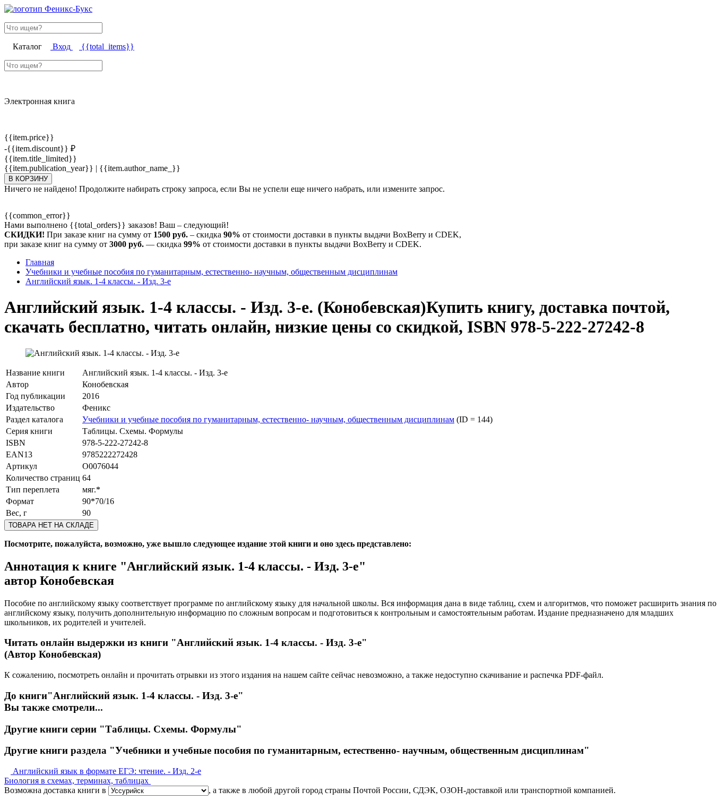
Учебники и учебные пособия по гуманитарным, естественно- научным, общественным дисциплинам (268, 419)
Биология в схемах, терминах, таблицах (77, 780)
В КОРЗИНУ (28, 179)
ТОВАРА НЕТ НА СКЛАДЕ (51, 525)
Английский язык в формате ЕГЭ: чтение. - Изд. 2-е (106, 771)
